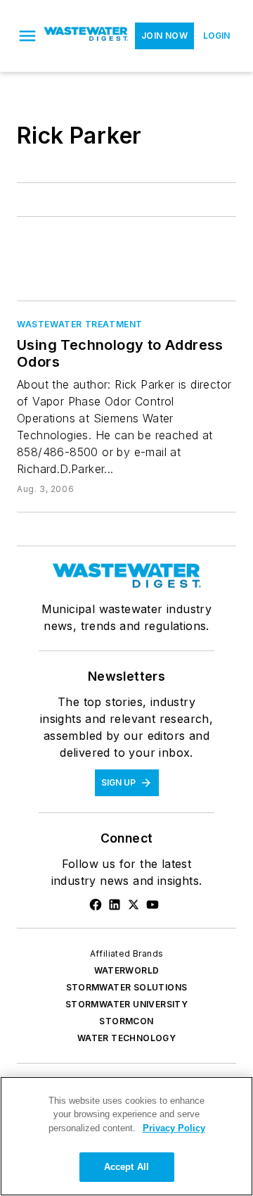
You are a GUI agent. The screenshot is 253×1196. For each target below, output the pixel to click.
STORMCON (126, 1021)
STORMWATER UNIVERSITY (126, 1004)
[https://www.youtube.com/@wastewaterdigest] (152, 905)
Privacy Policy (174, 1128)
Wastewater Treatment (80, 324)
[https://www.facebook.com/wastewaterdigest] (96, 905)
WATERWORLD (127, 970)
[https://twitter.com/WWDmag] (133, 905)
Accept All (126, 1167)
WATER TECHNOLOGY (126, 1038)
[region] (126, 1136)
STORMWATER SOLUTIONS (127, 987)
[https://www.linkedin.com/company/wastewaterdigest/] (115, 905)
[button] (27, 35)
